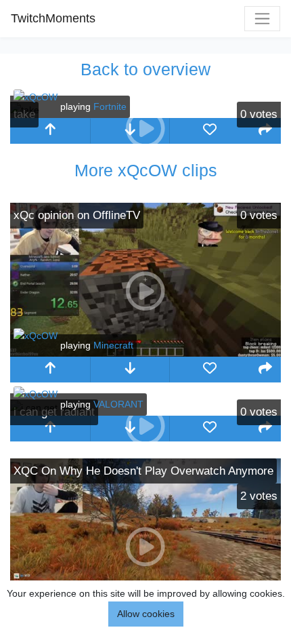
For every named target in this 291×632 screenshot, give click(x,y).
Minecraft (113, 345)
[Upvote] (50, 131)
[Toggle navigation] (262, 18)
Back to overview (145, 69)
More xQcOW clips (145, 170)
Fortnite (110, 106)
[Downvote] (130, 369)
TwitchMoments (53, 18)
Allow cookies (146, 613)
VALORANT (118, 404)
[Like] (210, 131)
